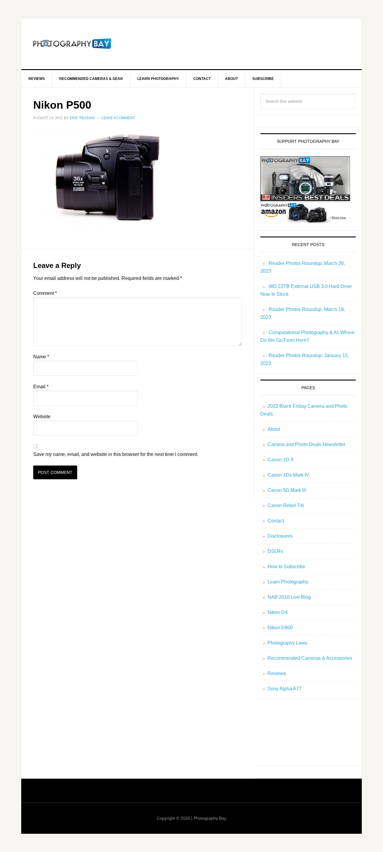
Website (42, 416)
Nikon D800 (280, 627)
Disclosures (280, 536)
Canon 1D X (281, 459)
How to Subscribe (286, 566)
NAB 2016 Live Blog (289, 597)
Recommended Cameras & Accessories (310, 658)
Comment (45, 293)
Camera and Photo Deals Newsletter (306, 444)
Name (41, 356)
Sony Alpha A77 (285, 688)
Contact (276, 520)
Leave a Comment (118, 118)
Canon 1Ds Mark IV (288, 474)
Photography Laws (287, 642)
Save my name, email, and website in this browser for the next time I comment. (115, 454)
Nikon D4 (278, 612)
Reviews (277, 673)
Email (40, 386)
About (274, 429)
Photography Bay (72, 43)
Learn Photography (288, 581)
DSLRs (275, 551)
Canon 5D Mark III (287, 490)
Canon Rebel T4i (286, 505)
